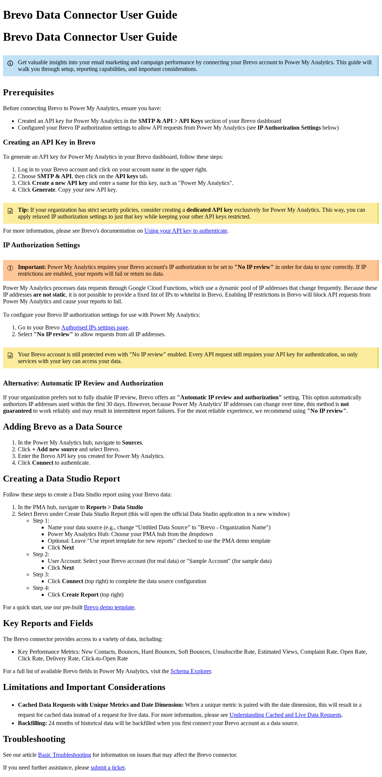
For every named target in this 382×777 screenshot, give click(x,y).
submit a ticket (108, 767)
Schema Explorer (190, 671)
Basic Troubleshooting (64, 755)
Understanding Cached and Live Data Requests (285, 715)
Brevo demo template (109, 607)
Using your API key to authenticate (185, 230)
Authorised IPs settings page (94, 327)
